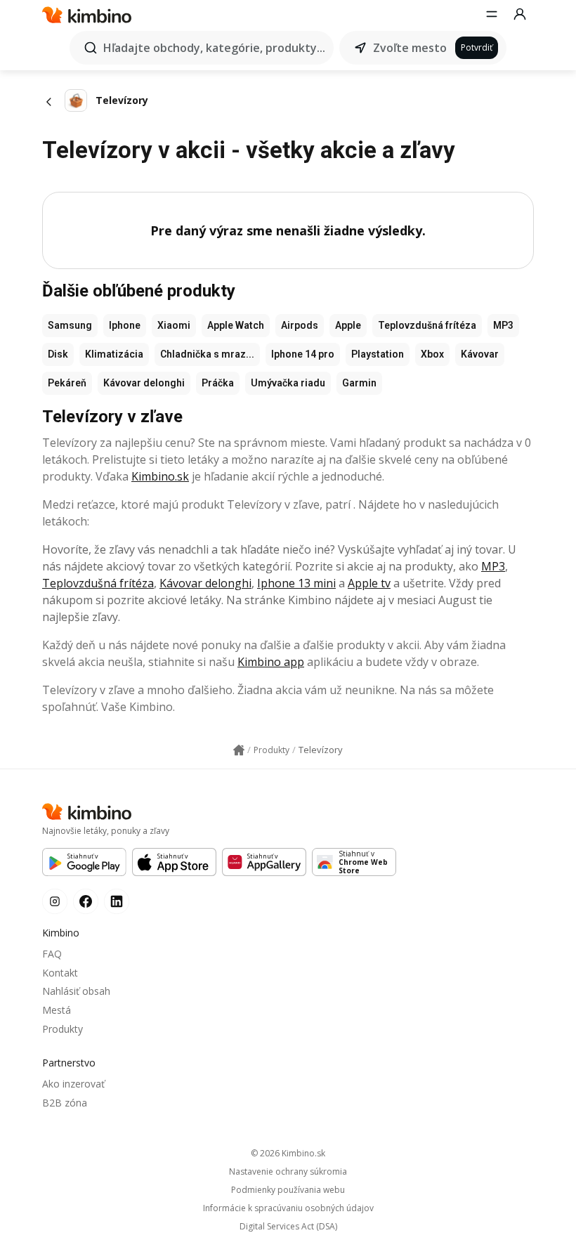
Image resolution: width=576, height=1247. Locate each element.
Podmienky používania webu (288, 1190)
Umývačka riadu (288, 383)
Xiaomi (173, 325)
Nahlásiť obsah (76, 991)
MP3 (503, 325)
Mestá (56, 1010)
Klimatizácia (114, 354)
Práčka (218, 383)
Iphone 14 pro (302, 354)
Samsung (70, 325)
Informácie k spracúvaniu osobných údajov (288, 1208)
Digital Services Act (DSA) (288, 1226)
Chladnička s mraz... (207, 354)
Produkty (62, 1029)
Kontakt (60, 972)
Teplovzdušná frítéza (427, 325)
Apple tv (369, 583)
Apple (348, 325)
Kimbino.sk (160, 476)
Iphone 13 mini (296, 583)
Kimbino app (270, 662)
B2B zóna (64, 1102)
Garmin (359, 383)
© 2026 (288, 1153)
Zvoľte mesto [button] (410, 48)
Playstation (377, 354)
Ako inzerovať (73, 1083)
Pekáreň (67, 383)
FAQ (52, 953)
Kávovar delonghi (144, 383)
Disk (58, 354)
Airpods (299, 325)
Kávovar (480, 354)
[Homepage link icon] (238, 750)
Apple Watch (235, 325)
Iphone (124, 325)
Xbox (432, 354)
